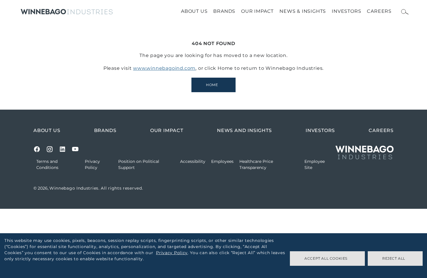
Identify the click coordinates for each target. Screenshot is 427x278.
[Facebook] (36, 149)
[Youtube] (75, 149)
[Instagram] (49, 149)
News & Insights (302, 11)
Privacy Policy (172, 252)
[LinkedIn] (62, 149)
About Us (194, 11)
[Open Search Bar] (405, 12)
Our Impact (257, 11)
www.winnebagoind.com (164, 68)
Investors (346, 11)
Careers (379, 11)
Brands (224, 11)
